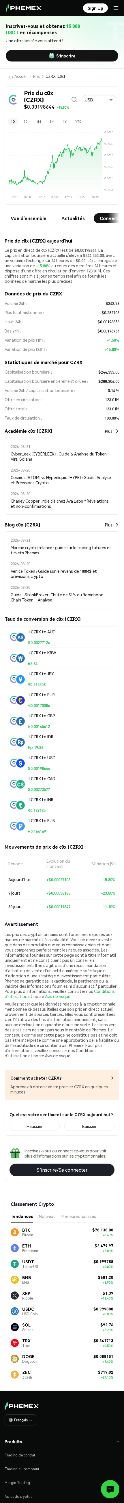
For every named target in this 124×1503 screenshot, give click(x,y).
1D (13, 122)
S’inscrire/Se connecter (62, 1170)
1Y (65, 122)
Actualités (73, 218)
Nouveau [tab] (47, 1216)
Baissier (89, 1126)
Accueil (20, 76)
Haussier (35, 1126)
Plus (108, 431)
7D (26, 122)
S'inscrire (66, 55)
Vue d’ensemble (28, 218)
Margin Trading (17, 1483)
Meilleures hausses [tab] (78, 1216)
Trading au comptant (22, 1469)
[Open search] (74, 99)
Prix (36, 76)
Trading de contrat (20, 1455)
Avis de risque (57, 996)
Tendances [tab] (22, 1216)
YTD (78, 122)
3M (52, 122)
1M (38, 122)
